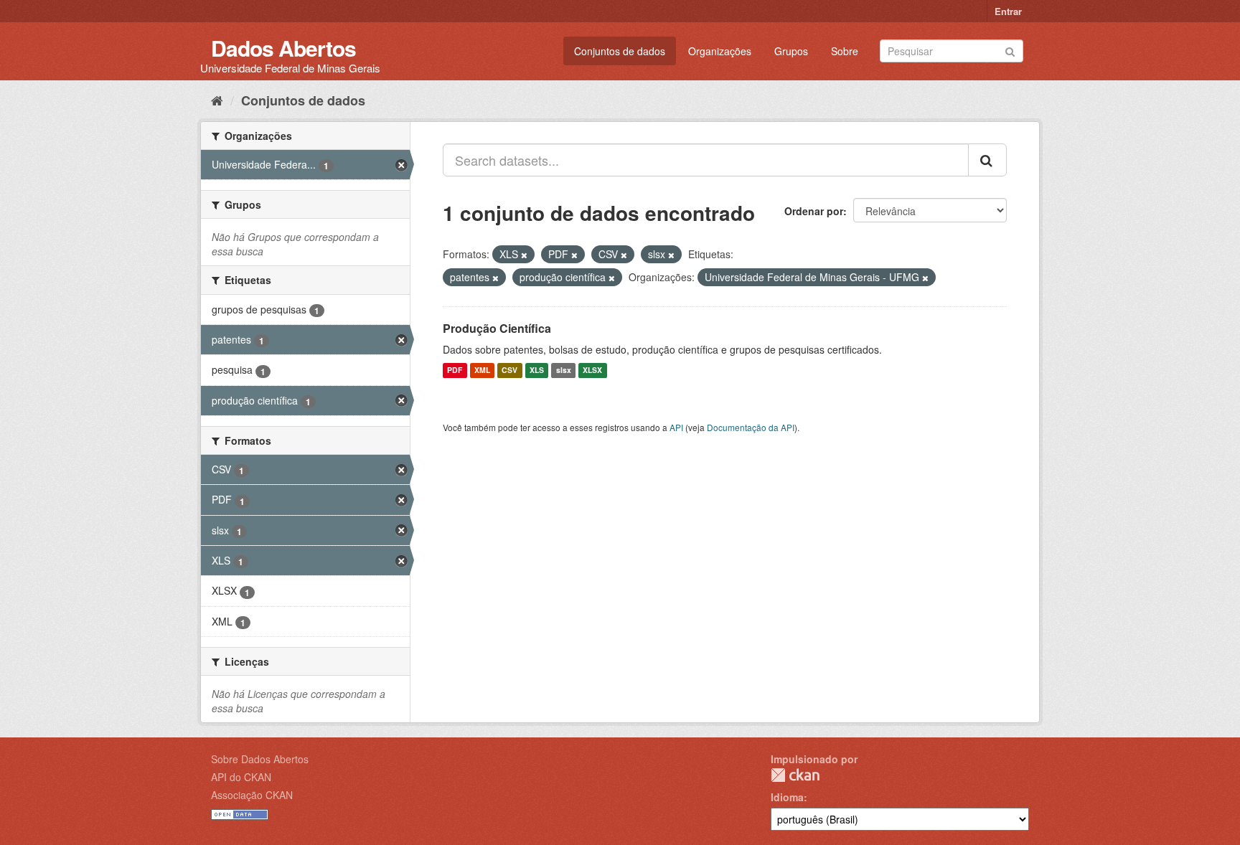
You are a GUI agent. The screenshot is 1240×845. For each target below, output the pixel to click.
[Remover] (524, 254)
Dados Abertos (283, 47)
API (676, 427)
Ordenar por (813, 211)
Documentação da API (750, 427)
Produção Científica (497, 328)
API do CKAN (241, 777)
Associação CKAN (252, 795)
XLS (537, 370)
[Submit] (1010, 50)
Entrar (1008, 11)
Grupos (791, 51)
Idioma (787, 797)
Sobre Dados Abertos (260, 759)
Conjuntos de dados (619, 51)
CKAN (795, 775)
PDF (454, 370)
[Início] (217, 99)
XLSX (592, 370)
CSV (509, 370)
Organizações (719, 51)
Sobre (844, 51)
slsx (563, 370)
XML (482, 370)
